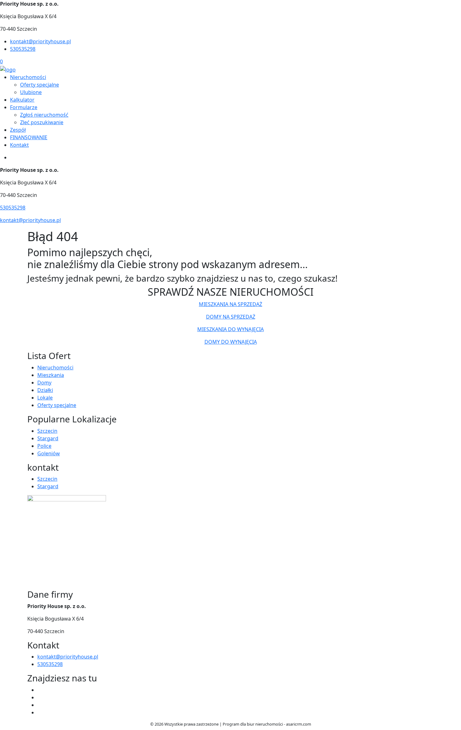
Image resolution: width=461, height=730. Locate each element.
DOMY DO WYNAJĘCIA (230, 341)
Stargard (47, 438)
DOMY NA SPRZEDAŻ (230, 316)
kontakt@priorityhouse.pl (40, 41)
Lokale (45, 397)
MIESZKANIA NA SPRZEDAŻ (230, 304)
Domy (44, 382)
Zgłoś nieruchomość (44, 114)
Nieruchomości (28, 77)
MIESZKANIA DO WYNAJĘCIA (230, 329)
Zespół (18, 129)
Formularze (23, 107)
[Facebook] (39, 689)
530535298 (22, 48)
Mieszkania (50, 375)
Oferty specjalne (39, 84)
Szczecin (47, 430)
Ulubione (31, 92)
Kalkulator (22, 99)
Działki (45, 390)
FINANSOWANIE (28, 137)
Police (44, 445)
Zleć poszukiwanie (41, 122)
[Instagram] (39, 712)
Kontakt (19, 144)
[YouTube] (39, 704)
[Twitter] (39, 697)
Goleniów (48, 453)
